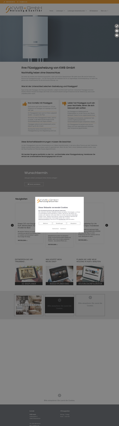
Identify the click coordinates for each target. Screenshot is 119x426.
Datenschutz (55, 228)
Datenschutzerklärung (44, 219)
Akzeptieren (74, 223)
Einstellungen (59, 223)
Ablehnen (45, 223)
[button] (117, 26)
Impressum (63, 228)
